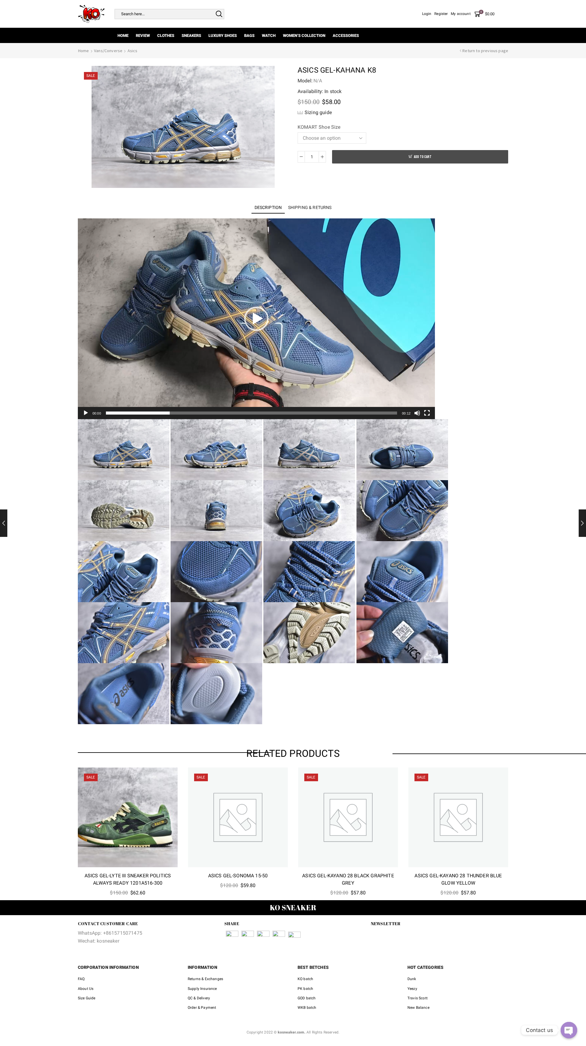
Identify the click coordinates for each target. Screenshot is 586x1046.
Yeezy (412, 989)
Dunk (411, 979)
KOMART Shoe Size (319, 127)
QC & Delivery (199, 998)
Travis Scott (417, 998)
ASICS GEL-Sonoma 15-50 (238, 876)
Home (123, 35)
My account (461, 14)
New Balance (418, 1007)
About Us (85, 989)
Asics (133, 50)
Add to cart (423, 157)
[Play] (86, 413)
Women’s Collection (304, 35)
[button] (256, 319)
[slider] (251, 413)
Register (441, 14)
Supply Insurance (202, 989)
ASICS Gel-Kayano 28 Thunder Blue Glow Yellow (458, 879)
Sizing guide (318, 112)
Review (143, 35)
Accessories (346, 35)
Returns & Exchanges (205, 979)
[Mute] (417, 413)
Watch (269, 35)
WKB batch (307, 1007)
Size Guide (87, 998)
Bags (249, 35)
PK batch (305, 989)
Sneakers (191, 35)
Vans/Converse (108, 50)
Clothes (165, 35)
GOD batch (307, 998)
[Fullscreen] (427, 413)
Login (427, 14)
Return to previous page (485, 50)
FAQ (81, 979)
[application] (256, 318)
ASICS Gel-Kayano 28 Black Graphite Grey (348, 879)
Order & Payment (202, 1007)
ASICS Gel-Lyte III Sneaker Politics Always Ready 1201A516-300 (128, 879)
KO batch (305, 979)
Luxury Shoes (222, 35)
